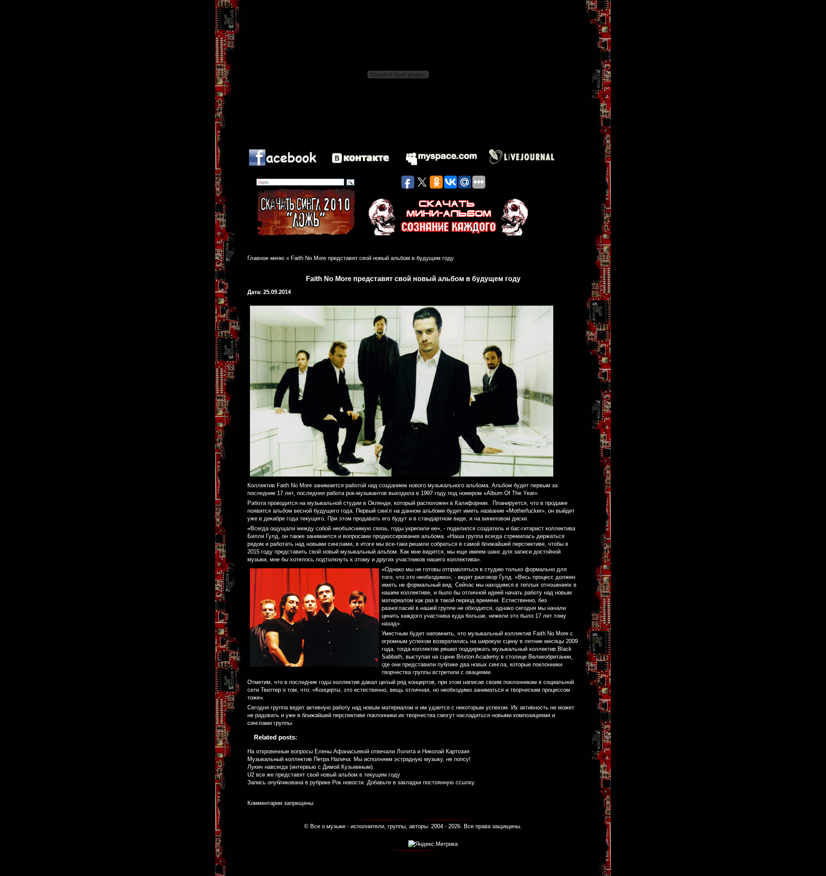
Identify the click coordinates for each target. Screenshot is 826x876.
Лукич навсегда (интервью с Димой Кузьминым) (310, 767)
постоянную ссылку (448, 782)
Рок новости (348, 782)
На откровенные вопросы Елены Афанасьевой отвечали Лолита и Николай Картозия (358, 751)
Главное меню (265, 258)
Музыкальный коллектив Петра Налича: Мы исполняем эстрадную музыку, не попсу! (359, 759)
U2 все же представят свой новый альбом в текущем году (323, 774)
